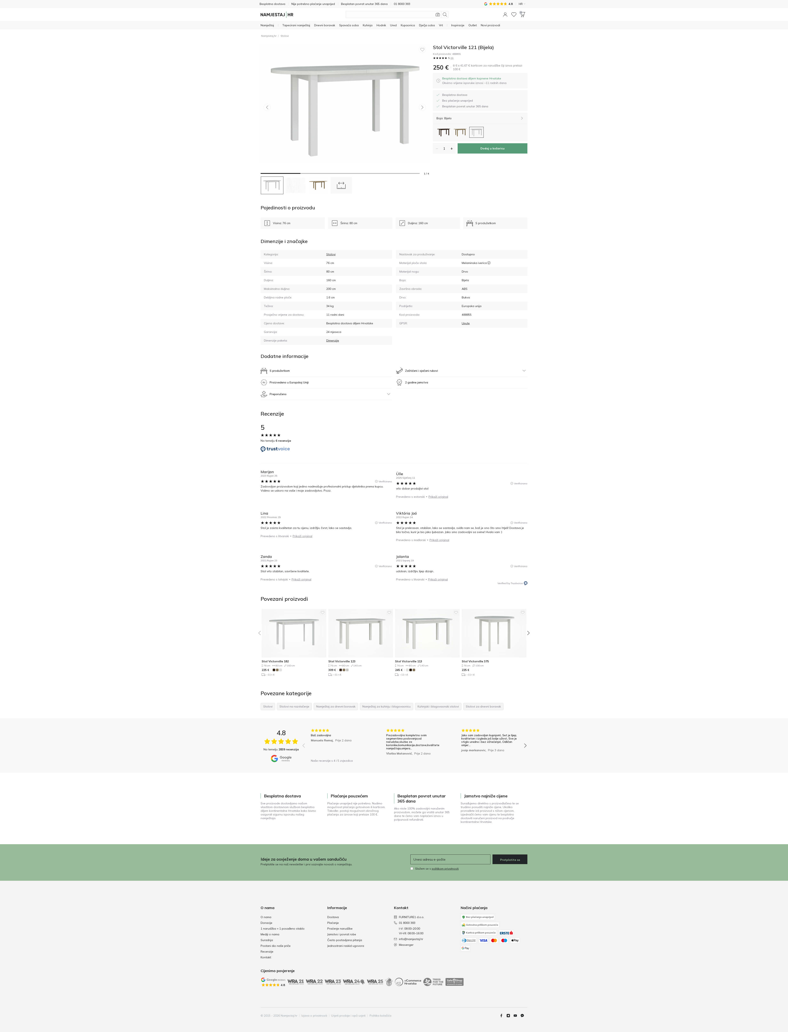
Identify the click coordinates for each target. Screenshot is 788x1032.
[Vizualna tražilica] (437, 14)
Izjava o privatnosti (314, 1015)
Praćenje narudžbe (340, 928)
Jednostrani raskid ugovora (345, 946)
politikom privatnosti (445, 868)
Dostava (333, 917)
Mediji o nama (270, 934)
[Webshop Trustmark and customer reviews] (454, 982)
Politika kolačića (380, 1015)
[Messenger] (523, 1015)
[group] (339, 743)
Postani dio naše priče (276, 946)
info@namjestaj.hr (411, 939)
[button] (505, 15)
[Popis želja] (513, 14)
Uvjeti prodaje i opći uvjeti (348, 1015)
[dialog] (474, 81)
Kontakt (266, 957)
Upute (466, 323)
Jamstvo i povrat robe (341, 934)
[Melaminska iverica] (488, 263)
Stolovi (285, 35)
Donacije (266, 923)
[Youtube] (516, 1015)
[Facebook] (502, 1015)
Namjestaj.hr (268, 35)
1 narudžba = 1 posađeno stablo (283, 928)
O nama (266, 917)
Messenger (406, 945)
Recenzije (267, 951)
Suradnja (267, 940)
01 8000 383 (407, 923)
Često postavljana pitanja (344, 940)
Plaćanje (333, 923)
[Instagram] (509, 1015)
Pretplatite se (510, 860)
